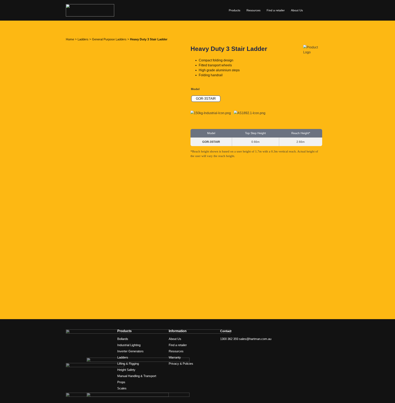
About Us (297, 10)
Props (121, 382)
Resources (253, 10)
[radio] (205, 99)
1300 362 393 (229, 339)
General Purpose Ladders (109, 39)
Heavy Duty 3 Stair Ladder (148, 39)
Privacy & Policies (181, 363)
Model (195, 89)
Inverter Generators (130, 351)
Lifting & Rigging (128, 363)
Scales (122, 388)
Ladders (83, 39)
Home (70, 39)
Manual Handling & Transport (136, 376)
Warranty (175, 357)
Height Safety (126, 369)
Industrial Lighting (129, 345)
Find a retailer (276, 10)
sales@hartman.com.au (255, 339)
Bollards (122, 339)
